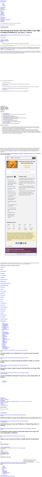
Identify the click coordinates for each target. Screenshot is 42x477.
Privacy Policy (4, 471)
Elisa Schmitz (2, 400)
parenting (3, 5)
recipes (3, 337)
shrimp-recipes (4, 341)
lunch (13, 49)
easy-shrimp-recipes (5, 329)
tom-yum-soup (4, 346)
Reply (3, 399)
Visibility (1, 450)
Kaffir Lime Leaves (3, 281)
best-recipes (4, 326)
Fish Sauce (1, 289)
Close (8, 452)
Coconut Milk (2, 277)
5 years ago (7, 399)
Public (2, 451)
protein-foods (4, 335)
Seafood (15, 34)
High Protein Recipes (8, 34)
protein (3, 334)
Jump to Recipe (2, 37)
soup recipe (31, 48)
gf (2, 331)
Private (6, 451)
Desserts (1, 429)
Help (3, 469)
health (3, 4)
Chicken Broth (2, 273)
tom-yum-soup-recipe (5, 347)
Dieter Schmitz (15, 401)
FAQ (3, 468)
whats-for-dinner (5, 348)
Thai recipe (17, 51)
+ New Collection (3, 452)
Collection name (3, 448)
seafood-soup (4, 338)
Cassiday (1, 403)
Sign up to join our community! (5, 19)
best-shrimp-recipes (5, 327)
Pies (1, 436)
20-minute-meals (5, 324)
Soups (13, 34)
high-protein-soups (5, 333)
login (4, 1)
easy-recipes (4, 328)
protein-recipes (4, 336)
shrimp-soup (4, 342)
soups (3, 343)
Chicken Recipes (3, 366)
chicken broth (7, 113)
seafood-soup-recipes (5, 339)
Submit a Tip (2, 21)
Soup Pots (1, 269)
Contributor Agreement (6, 472)
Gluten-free (28, 34)
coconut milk (7, 121)
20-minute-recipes (5, 325)
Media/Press (4, 467)
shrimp (3, 340)
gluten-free (6, 51)
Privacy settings (12, 476)
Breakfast (1, 415)
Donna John (2, 397)
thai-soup (3, 345)
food (3, 3)
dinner (10, 49)
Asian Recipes (21, 34)
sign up (1, 1)
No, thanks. (6, 26)
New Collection (22, 447)
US (14, 176)
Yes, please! (2, 26)
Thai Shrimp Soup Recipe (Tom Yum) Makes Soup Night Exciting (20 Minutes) (13, 463)
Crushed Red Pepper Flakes (4, 285)
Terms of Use (4, 470)
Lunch (25, 34)
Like (1, 399)
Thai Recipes (2, 34)
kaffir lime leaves (11, 191)
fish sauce (8, 122)
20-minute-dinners (5, 323)
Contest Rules (4, 473)
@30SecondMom (14, 251)
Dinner (18, 34)
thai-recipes (4, 344)
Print (34, 158)
